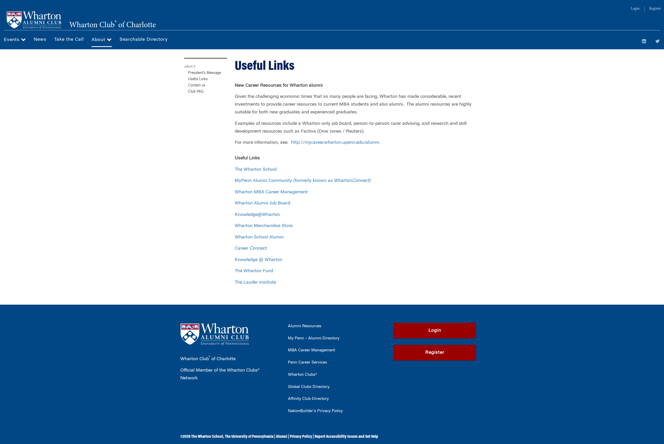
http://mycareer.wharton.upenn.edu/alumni (335, 142)
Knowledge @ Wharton (258, 260)
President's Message (204, 73)
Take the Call (69, 39)
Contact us (196, 85)
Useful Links (198, 79)
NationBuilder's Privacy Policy (315, 411)
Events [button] (12, 40)
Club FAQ (196, 92)
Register (655, 9)
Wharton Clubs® (302, 375)
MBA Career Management (311, 350)
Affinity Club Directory (308, 399)
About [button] (99, 40)
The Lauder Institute (255, 282)
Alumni (281, 437)
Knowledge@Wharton (257, 215)
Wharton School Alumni (259, 237)
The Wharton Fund (254, 271)
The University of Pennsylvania (249, 437)
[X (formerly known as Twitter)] (657, 41)
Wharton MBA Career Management (271, 192)
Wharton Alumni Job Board (262, 203)
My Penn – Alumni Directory (314, 338)
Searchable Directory (144, 39)
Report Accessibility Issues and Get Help (346, 437)
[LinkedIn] (644, 41)
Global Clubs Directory (309, 387)
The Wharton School (256, 169)
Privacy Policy (301, 437)
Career (251, 248)
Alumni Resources (304, 326)
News (40, 39)
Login (635, 9)
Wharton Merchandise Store (264, 226)
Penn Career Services (307, 362)
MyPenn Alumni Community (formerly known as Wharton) (303, 181)
